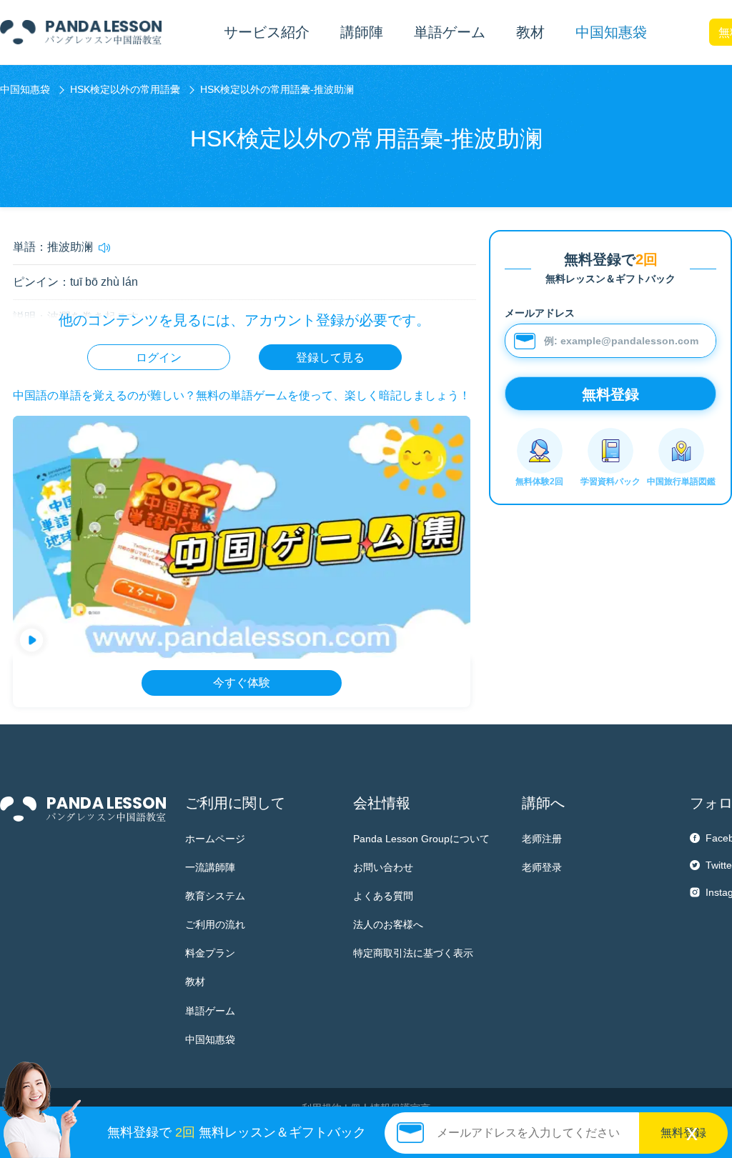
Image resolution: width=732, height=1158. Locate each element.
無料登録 (683, 1133)
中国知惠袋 (611, 32)
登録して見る (330, 357)
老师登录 (542, 867)
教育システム (215, 896)
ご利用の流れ (215, 924)
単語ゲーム (210, 1011)
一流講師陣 (210, 867)
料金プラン (210, 953)
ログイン (159, 357)
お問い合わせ (383, 867)
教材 (195, 981)
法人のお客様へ (388, 924)
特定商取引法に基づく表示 (413, 953)
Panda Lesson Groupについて (421, 838)
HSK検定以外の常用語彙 (125, 89)
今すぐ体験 (241, 683)
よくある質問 (383, 896)
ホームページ (215, 838)
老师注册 (542, 838)
